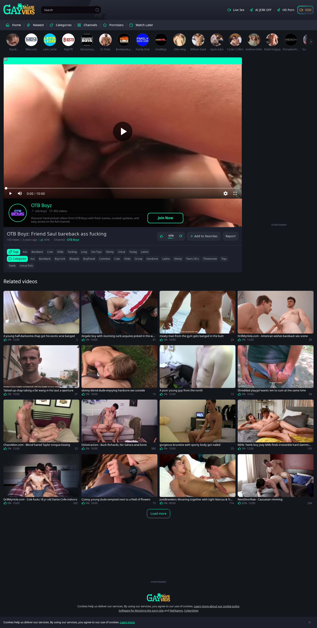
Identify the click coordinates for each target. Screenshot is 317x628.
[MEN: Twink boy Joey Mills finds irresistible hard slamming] (276, 426)
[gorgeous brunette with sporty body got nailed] (197, 426)
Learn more (127, 622)
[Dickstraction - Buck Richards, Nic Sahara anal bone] (119, 426)
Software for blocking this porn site (141, 610)
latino (144, 252)
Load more (158, 513)
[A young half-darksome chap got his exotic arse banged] (41, 317)
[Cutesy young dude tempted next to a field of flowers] (119, 480)
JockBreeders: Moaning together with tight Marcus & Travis (196, 499)
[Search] (97, 10)
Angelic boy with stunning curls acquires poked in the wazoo (118, 336)
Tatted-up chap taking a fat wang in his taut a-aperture (38, 390)
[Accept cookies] (310, 622)
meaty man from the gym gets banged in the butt (192, 336)
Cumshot (104, 259)
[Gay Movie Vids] (19, 8)
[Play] (122, 131)
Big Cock (60, 259)
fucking (72, 252)
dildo (60, 252)
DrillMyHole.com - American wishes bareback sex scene (273, 336)
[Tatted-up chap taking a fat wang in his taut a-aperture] (41, 371)
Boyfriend (89, 259)
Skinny (178, 259)
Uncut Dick (26, 265)
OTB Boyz (41, 205)
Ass (32, 259)
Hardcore (152, 259)
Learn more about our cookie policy (217, 606)
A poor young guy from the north (181, 390)
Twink (12, 265)
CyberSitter (191, 610)
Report (230, 236)
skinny (110, 252)
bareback (37, 252)
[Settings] (225, 193)
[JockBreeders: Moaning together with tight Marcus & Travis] (197, 480)
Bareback (44, 259)
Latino (166, 259)
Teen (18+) (192, 259)
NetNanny (176, 610)
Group (138, 259)
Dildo (127, 259)
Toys (224, 259)
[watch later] (8, 296)
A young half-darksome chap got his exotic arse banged (39, 336)
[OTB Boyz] (18, 213)
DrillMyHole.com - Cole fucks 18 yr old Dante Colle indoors (40, 499)
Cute (117, 259)
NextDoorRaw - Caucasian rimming (260, 499)
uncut (121, 252)
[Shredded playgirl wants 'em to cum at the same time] (276, 371)
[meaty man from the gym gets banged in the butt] (197, 317)
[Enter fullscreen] (235, 193)
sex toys (96, 252)
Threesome (210, 259)
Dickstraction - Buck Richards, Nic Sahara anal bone (114, 444)
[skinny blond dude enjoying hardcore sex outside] (119, 371)
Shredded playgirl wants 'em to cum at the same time (272, 390)
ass (25, 252)
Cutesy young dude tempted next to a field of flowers (116, 499)
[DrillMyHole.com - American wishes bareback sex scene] (276, 317)
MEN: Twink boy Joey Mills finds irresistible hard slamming (274, 444)
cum (50, 252)
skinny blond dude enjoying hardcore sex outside (113, 390)
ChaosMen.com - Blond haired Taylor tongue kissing (36, 444)
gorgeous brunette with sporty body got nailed (190, 444)
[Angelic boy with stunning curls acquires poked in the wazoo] (119, 317)
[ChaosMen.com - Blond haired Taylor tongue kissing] (41, 426)
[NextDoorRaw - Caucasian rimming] (276, 480)
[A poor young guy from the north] (197, 371)
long (84, 252)
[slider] (122, 188)
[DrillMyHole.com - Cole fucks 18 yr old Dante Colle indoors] (41, 480)
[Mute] (20, 193)
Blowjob (74, 259)
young (133, 252)
